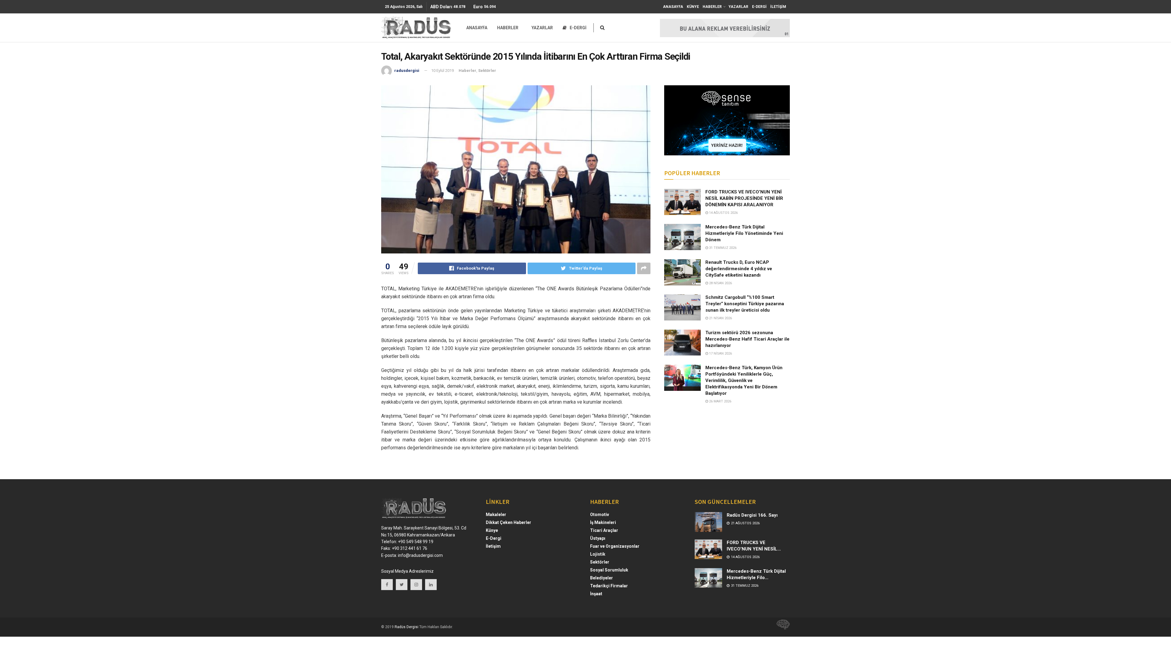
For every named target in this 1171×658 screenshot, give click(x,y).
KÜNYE (693, 7)
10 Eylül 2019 (442, 70)
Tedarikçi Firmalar (609, 585)
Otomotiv (599, 514)
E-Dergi (493, 538)
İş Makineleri (603, 522)
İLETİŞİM (778, 7)
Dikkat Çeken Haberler (508, 522)
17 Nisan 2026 (720, 354)
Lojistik (597, 554)
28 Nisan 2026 (720, 283)
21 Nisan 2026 (720, 318)
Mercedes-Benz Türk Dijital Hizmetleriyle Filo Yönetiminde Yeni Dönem (744, 233)
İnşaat (596, 593)
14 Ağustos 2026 (723, 213)
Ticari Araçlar (604, 530)
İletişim (493, 546)
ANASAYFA (673, 7)
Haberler (467, 70)
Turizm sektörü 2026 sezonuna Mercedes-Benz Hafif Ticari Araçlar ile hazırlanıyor (747, 339)
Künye (492, 530)
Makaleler (496, 514)
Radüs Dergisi (406, 627)
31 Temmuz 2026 (722, 248)
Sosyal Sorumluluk (609, 570)
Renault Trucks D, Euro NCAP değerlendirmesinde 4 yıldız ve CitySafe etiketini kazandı (738, 269)
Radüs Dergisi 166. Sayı (752, 515)
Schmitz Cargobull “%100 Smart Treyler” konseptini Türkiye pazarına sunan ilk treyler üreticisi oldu (744, 304)
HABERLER (712, 7)
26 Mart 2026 (719, 401)
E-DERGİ (759, 7)
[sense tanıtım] (781, 626)
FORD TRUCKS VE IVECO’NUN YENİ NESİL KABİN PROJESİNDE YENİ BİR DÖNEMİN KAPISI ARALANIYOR (744, 198)
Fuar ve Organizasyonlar (614, 546)
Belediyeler (601, 577)
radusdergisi (406, 70)
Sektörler (487, 70)
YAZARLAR (738, 7)
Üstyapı (597, 538)
